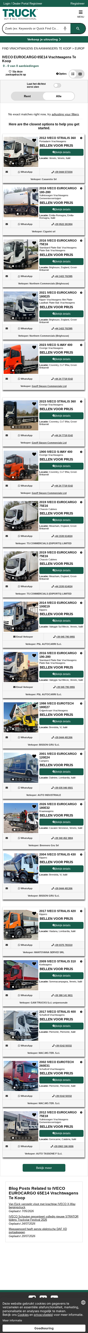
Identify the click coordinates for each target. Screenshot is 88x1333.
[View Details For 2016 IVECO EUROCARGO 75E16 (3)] (21, 254)
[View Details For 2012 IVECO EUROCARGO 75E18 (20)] (21, 1126)
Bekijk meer (44, 1168)
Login (6, 3)
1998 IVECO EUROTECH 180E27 (56, 705)
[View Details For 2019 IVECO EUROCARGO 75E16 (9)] (21, 566)
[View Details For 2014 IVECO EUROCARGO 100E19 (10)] (21, 617)
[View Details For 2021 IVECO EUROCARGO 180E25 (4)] (21, 306)
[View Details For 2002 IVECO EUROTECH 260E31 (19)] (21, 1076)
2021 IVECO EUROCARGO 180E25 (58, 294)
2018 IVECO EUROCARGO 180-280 (58, 190)
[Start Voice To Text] (65, 28)
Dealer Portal (21, 3)
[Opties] (81, 138)
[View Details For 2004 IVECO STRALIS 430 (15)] (21, 868)
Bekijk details (62, 152)
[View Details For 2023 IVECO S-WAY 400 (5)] (21, 359)
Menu (80, 16)
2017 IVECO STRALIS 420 (57, 911)
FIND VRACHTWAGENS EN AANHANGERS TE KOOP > (38, 48)
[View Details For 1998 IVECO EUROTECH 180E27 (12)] (21, 717)
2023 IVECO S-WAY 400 (55, 345)
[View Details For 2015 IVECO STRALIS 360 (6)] (21, 415)
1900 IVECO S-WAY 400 (55, 451)
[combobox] (43, 28)
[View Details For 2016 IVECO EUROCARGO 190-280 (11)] (21, 667)
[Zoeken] (77, 28)
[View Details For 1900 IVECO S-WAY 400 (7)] (21, 466)
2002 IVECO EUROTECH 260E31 (56, 1064)
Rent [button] (27, 96)
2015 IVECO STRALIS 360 (57, 401)
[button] (61, 74)
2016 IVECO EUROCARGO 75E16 (58, 242)
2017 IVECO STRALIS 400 (57, 1011)
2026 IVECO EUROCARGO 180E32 (58, 806)
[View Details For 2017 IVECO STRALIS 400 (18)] (21, 1026)
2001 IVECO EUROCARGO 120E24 (58, 755)
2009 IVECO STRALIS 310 (57, 961)
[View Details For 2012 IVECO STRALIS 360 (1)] (21, 152)
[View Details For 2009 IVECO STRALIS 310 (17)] (21, 975)
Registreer (35, 3)
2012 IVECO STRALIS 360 (57, 138)
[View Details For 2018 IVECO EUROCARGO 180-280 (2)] (21, 202)
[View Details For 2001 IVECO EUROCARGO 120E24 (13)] (21, 768)
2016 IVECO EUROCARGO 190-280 (58, 655)
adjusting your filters (65, 114)
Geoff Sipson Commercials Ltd (49, 386)
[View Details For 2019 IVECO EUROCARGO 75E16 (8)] (21, 516)
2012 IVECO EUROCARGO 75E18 (58, 1114)
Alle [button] (59, 96)
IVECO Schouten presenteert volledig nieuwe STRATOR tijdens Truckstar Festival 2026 (43, 1218)
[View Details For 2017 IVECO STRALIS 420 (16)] (21, 925)
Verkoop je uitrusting (42, 40)
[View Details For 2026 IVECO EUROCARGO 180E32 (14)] (21, 818)
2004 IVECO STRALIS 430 (57, 854)
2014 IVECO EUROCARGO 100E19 (58, 604)
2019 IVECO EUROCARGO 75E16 (58, 504)
